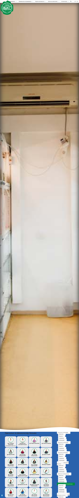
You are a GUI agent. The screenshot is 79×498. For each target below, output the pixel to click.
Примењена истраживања (25, 1)
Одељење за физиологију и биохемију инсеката (63, 495)
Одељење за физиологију (63, 473)
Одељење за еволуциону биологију (63, 463)
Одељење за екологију (63, 452)
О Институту (64, 1)
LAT (75, 1)
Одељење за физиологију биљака (65, 484)
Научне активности (39, 1)
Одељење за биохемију (63, 432)
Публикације (61, 440)
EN (77, 1)
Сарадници (61, 438)
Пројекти (61, 436)
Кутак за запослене (52, 1)
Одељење (61, 434)
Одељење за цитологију (63, 442)
